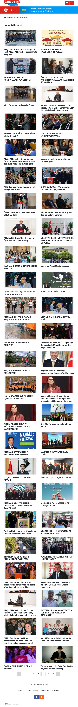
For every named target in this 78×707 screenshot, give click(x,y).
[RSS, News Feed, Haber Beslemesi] (41, 697)
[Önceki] (19, 674)
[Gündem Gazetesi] (12, 3)
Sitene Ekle (55, 690)
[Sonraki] (58, 674)
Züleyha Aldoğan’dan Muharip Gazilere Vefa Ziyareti (43, 10)
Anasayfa (9, 17)
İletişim (35, 690)
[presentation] (11, 10)
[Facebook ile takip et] (36, 697)
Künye (29, 690)
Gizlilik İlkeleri (45, 690)
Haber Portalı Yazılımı (14, 704)
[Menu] (67, 3)
